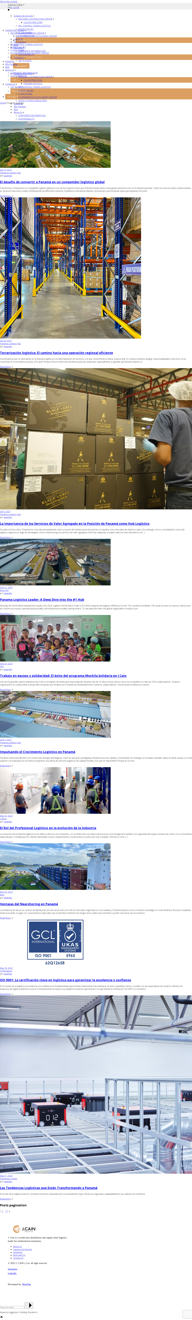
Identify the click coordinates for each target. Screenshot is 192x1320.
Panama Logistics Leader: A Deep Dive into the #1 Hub (42, 599)
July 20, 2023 (5, 340)
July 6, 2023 (5, 511)
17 (6, 1211)
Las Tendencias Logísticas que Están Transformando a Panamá (48, 1188)
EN (17, 7)
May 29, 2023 (6, 815)
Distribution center (8, 1178)
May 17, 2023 (6, 1175)
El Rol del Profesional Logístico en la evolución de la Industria (48, 828)
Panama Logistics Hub (10, 172)
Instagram (12, 1269)
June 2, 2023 (5, 739)
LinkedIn (12, 1273)
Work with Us (19, 1255)
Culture (3, 818)
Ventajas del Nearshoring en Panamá (29, 904)
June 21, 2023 (6, 587)
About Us (17, 1246)
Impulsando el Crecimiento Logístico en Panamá (37, 752)
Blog (2, 894)
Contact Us (18, 1258)
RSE (2, 666)
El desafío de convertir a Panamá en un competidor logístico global (52, 182)
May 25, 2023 (6, 892)
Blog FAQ (4, 590)
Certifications (6, 970)
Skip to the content (8, 1)
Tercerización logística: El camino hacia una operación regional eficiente (56, 353)
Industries (17, 1252)
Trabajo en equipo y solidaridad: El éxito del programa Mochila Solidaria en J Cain (63, 675)
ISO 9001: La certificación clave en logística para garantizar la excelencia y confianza (65, 980)
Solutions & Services (22, 1249)
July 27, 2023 (5, 169)
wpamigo (8, 175)
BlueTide (26, 1284)
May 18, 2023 (6, 968)
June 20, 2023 (6, 663)
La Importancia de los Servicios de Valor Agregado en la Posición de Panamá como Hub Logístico (75, 523)
